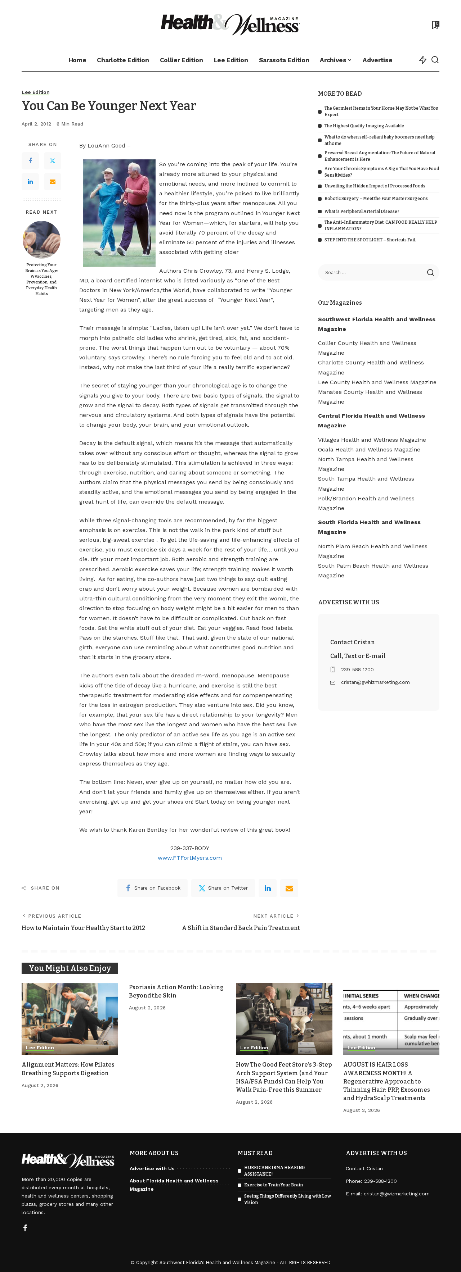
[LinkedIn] (30, 182)
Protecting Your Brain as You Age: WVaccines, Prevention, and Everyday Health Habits (41, 279)
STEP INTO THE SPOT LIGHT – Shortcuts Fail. (370, 239)
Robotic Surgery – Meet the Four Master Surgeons (376, 198)
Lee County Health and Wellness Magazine (377, 382)
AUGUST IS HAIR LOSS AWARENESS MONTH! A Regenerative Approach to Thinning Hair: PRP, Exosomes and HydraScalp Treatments (386, 1081)
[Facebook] (30, 161)
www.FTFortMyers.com (190, 857)
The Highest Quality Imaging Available (364, 125)
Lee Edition (35, 92)
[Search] (435, 60)
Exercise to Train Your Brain (273, 1184)
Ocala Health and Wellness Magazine (369, 449)
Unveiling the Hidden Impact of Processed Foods (375, 185)
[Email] (52, 182)
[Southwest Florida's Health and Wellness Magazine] (230, 24)
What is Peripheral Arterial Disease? (362, 211)
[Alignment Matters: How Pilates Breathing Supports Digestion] (70, 1019)
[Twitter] (52, 161)
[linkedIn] (268, 888)
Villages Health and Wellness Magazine (372, 439)
